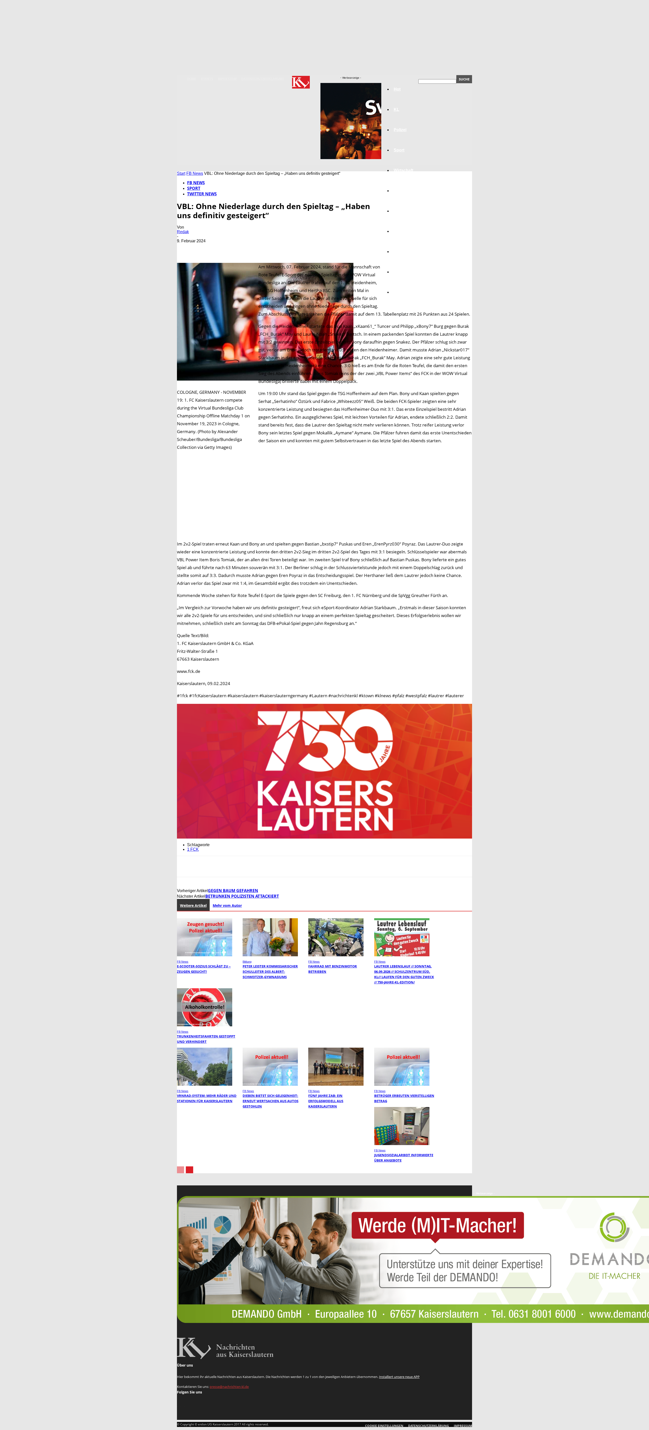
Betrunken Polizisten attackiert (242, 896)
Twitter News (202, 194)
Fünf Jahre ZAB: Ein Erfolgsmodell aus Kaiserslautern (325, 1101)
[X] (203, 248)
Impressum (227, 79)
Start (181, 173)
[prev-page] (180, 1169)
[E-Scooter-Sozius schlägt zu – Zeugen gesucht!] (204, 955)
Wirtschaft (403, 170)
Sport (193, 188)
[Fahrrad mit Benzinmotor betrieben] (336, 955)
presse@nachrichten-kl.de (229, 1386)
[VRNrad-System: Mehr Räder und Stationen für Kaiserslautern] (204, 1084)
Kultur (400, 272)
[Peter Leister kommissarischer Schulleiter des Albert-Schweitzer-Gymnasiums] (270, 955)
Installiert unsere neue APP (399, 1376)
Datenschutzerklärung (262, 79)
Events (207, 79)
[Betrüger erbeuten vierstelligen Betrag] (401, 1084)
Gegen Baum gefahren (233, 890)
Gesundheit (405, 251)
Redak (183, 232)
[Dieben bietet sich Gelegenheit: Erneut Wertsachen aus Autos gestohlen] (270, 1084)
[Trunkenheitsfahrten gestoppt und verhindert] (204, 1025)
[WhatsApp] (240, 248)
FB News (194, 173)
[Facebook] (185, 248)
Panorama (403, 292)
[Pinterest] (221, 248)
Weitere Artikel (193, 905)
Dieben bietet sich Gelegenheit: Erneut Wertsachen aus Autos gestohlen (270, 1101)
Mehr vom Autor (227, 905)
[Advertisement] (324, 492)
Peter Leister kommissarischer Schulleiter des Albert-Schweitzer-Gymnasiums (270, 971)
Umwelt (401, 231)
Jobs (398, 191)
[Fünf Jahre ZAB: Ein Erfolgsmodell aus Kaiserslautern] (336, 1084)
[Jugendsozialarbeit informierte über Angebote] (401, 1144)
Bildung (401, 211)
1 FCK (193, 849)
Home (191, 79)
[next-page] (189, 1169)
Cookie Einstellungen (384, 1426)
